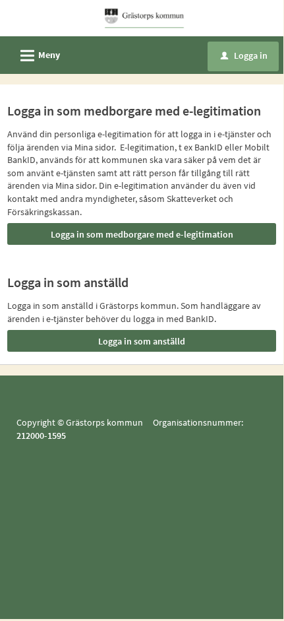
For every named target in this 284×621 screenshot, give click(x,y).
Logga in (244, 55)
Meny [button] (38, 56)
